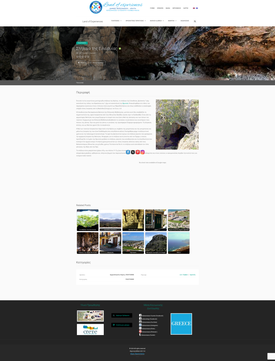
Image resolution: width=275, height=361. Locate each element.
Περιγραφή (79, 82)
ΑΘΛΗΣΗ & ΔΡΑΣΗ (156, 21)
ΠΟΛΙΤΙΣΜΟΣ (115, 21)
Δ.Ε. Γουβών (83, 53)
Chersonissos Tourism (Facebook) (152, 316)
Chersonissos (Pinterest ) (149, 332)
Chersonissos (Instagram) (149, 325)
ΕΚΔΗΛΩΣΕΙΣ (185, 21)
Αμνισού (125, 103)
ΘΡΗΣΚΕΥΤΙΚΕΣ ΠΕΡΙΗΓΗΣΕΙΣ (135, 21)
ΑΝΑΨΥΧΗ (171, 21)
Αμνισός (93, 53)
